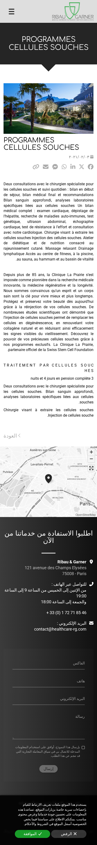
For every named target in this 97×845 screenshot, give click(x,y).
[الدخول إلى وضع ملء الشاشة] (91, 468)
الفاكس (79, 663)
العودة (11, 436)
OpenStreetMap (86, 515)
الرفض (66, 834)
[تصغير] (91, 459)
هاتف (81, 681)
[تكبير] (91, 452)
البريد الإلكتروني (72, 698)
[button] (48, 478)
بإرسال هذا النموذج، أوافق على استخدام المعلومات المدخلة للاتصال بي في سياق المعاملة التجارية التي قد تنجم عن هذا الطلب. (47, 751)
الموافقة (30, 834)
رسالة (80, 716)
